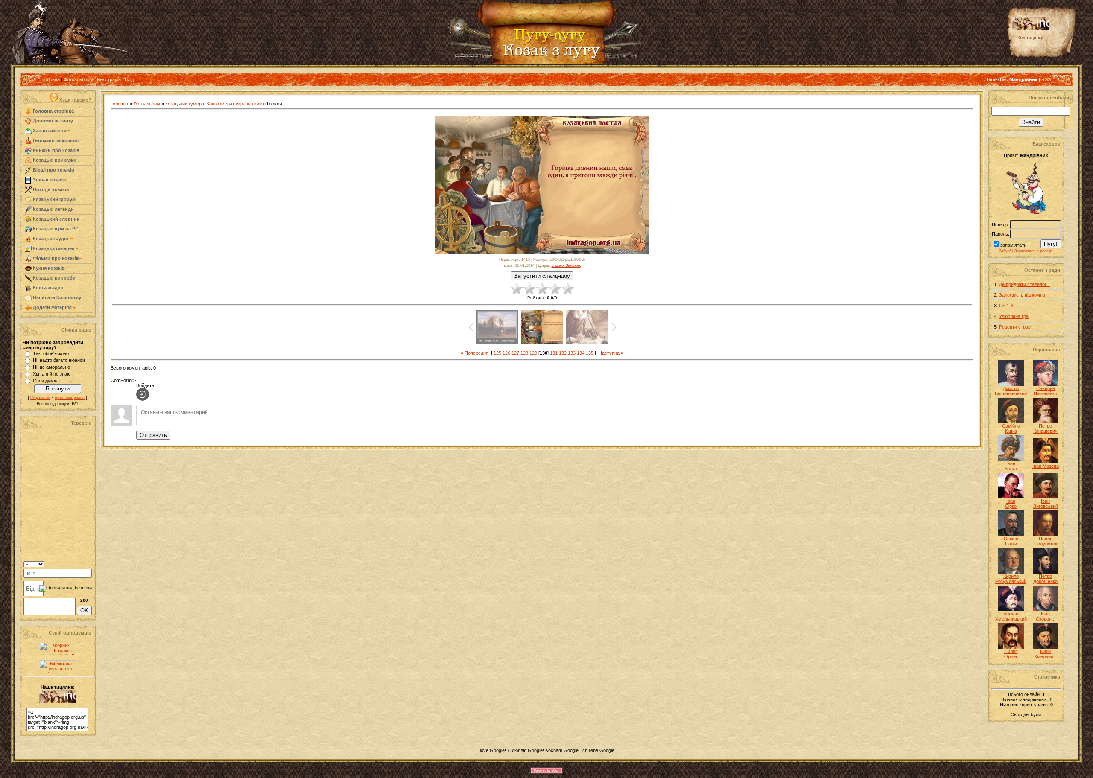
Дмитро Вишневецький (1011, 391)
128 (524, 352)
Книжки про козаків (55, 150)
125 (497, 352)
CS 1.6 (1006, 305)
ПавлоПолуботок (1045, 541)
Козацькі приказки (54, 160)
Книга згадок (47, 287)
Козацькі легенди (53, 209)
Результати (40, 398)
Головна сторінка (53, 111)
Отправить (153, 435)
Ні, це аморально (51, 367)
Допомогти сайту (52, 120)
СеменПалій (1011, 541)
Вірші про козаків (53, 169)
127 (515, 352)
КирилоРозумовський (1010, 579)
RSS (1046, 79)
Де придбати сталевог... (1024, 284)
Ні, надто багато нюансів (59, 360)
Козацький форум (54, 199)
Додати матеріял (52, 307)
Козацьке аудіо (51, 238)
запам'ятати (1013, 245)
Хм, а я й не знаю (51, 373)
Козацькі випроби (54, 277)
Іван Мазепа (1045, 466)
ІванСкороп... (1045, 616)
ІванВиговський (1045, 503)
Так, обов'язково (51, 353)
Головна (51, 79)
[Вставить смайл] (89, 563)
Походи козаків (50, 189)
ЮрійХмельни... (1045, 654)
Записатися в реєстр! (1034, 251)
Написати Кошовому (56, 297)
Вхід (129, 79)
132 (563, 352)
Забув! (1005, 251)
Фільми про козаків (55, 258)
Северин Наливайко (1045, 391)
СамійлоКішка (1011, 428)
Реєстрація (109, 79)
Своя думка (45, 380)
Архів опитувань (70, 398)
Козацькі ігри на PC (55, 228)
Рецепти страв (1015, 326)
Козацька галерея (54, 248)
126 (506, 352)
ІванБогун (1011, 466)
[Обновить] (81, 563)
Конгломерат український (234, 103)
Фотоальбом (146, 103)
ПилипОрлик (1011, 654)
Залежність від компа (1022, 294)
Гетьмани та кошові (55, 140)
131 (554, 352)
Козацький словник (55, 218)
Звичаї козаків (49, 179)
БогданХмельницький (1011, 616)
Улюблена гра (1014, 316)
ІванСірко (1011, 503)
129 (533, 352)
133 (572, 352)
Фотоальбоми (78, 79)
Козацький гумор (183, 103)
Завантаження (49, 130)
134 (580, 352)
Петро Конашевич (1045, 428)
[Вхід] (142, 394)
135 (589, 352)
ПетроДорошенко (1045, 579)
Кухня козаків (48, 268)
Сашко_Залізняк (566, 265)
